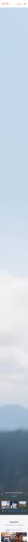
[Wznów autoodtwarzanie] (6, 511)
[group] (5, 504)
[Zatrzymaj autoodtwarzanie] (2, 510)
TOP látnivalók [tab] (19, 529)
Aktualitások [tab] (13, 529)
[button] (26, 494)
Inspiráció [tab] (8, 529)
